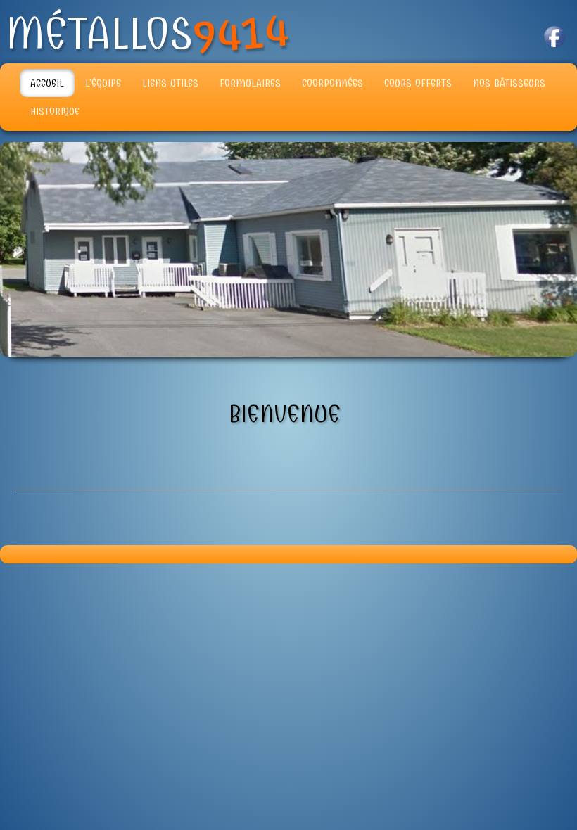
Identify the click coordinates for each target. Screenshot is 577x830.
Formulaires (250, 83)
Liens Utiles (170, 83)
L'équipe (103, 83)
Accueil (47, 83)
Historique (55, 111)
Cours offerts (418, 83)
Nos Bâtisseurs (509, 83)
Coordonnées (332, 83)
